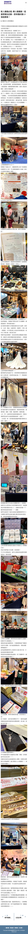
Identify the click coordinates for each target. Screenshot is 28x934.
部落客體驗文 (10, 21)
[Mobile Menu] (26, 2)
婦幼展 (11, 927)
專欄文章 (4, 21)
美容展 (16, 927)
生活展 (20, 927)
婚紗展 (7, 927)
